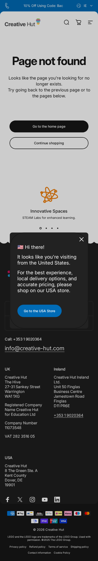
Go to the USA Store (39, 311)
